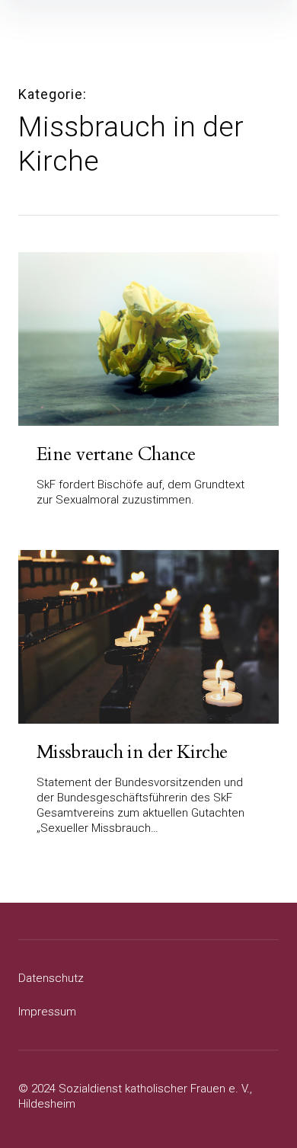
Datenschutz (51, 978)
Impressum (47, 1011)
